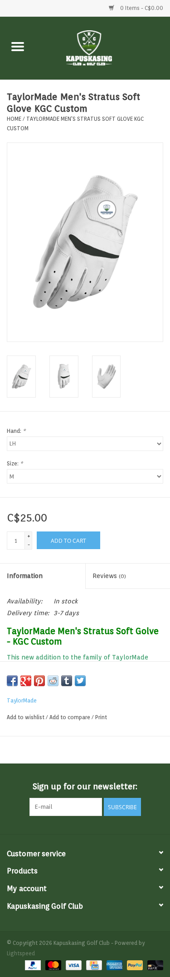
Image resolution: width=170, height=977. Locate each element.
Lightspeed (21, 953)
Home (14, 118)
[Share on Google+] (25, 680)
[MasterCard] (52, 964)
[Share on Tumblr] (66, 680)
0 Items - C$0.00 (141, 8)
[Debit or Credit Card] (153, 964)
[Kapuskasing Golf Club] (102, 47)
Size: (15, 463)
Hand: (16, 430)
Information (25, 575)
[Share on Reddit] (53, 680)
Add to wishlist (26, 717)
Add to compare (70, 717)
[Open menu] (17, 46)
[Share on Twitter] (80, 680)
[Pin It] (39, 680)
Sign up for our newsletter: (85, 786)
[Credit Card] (93, 964)
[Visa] (73, 964)
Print (101, 717)
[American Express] (113, 964)
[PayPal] (32, 964)
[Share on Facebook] (12, 680)
